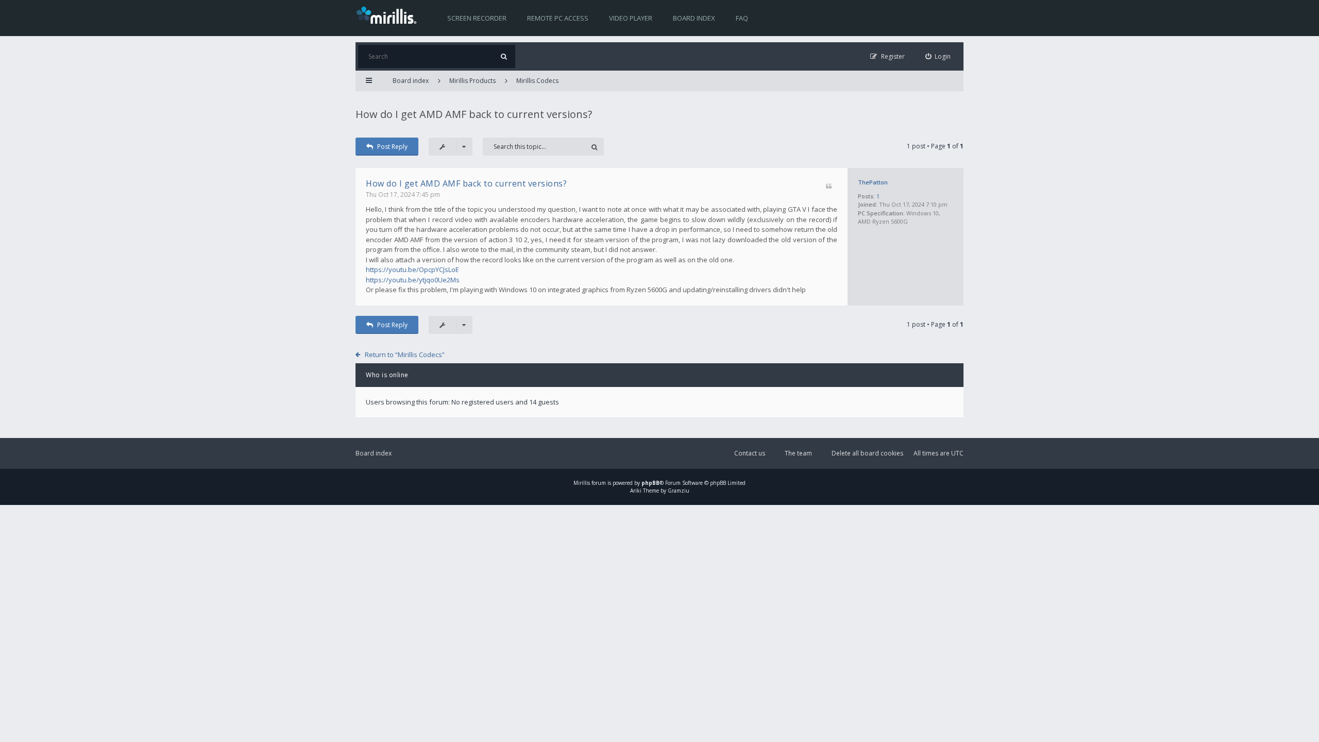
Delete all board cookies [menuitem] (867, 453)
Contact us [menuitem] (749, 453)
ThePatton (873, 182)
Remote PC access (557, 18)
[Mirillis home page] (388, 14)
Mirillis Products (472, 80)
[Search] (503, 56)
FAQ (742, 18)
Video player (630, 18)
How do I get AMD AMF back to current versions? (474, 114)
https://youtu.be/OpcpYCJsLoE (412, 269)
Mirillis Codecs (537, 80)
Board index (694, 18)
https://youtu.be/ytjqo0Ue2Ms (413, 279)
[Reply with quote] (828, 186)
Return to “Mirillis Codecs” (405, 354)
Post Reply (392, 146)
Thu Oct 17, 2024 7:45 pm (403, 194)
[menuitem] (938, 56)
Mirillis (581, 482)
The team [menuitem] (798, 453)
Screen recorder (476, 18)
